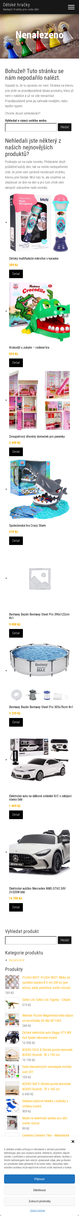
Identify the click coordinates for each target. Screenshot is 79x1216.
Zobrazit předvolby (40, 1201)
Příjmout (39, 1179)
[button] (73, 1141)
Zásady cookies (37, 1210)
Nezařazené (17, 960)
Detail (16, 274)
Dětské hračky (16, 4)
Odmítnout (39, 1190)
